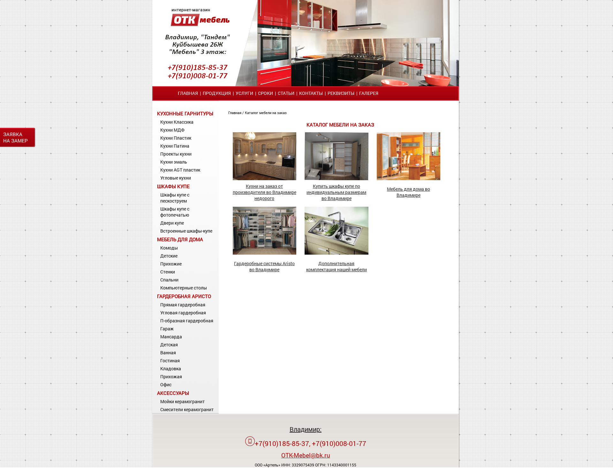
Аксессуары (173, 393)
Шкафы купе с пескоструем (174, 198)
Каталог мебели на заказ (266, 112)
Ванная (168, 353)
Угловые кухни (175, 178)
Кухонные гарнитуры (185, 113)
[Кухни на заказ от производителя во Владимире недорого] (265, 178)
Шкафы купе (173, 186)
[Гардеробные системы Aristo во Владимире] (265, 253)
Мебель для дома (180, 239)
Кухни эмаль (173, 162)
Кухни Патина (174, 146)
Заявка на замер (15, 137)
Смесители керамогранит (187, 409)
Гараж (167, 329)
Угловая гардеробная (183, 313)
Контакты (311, 93)
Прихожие (171, 264)
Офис (165, 384)
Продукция (217, 93)
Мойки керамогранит (182, 401)
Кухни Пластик (175, 138)
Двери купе (172, 223)
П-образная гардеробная (186, 321)
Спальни (169, 280)
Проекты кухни (176, 154)
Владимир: (306, 429)
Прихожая (171, 376)
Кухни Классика (176, 122)
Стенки (167, 272)
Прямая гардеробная (182, 305)
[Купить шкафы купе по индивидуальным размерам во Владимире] (336, 178)
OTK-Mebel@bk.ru (305, 455)
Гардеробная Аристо (184, 296)
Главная (188, 93)
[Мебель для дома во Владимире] (409, 178)
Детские (169, 256)
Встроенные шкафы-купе (186, 231)
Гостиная (170, 361)
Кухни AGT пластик (180, 170)
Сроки (265, 93)
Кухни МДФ (172, 130)
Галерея (368, 93)
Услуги (244, 93)
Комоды (169, 248)
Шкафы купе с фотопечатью (174, 212)
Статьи (286, 93)
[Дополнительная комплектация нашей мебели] (336, 253)
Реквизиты (341, 93)
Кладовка (170, 368)
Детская (169, 345)
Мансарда (171, 337)
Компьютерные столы (183, 288)
